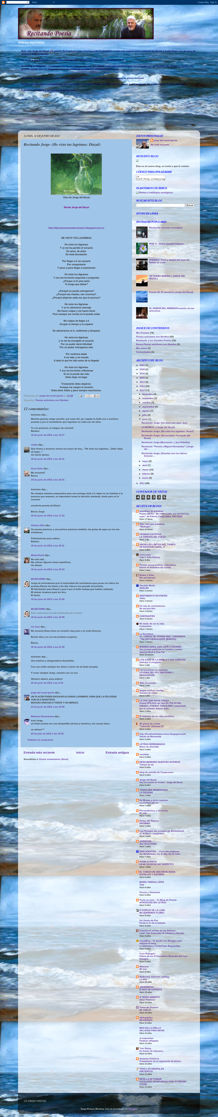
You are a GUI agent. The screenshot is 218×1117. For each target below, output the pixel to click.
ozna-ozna (145, 555)
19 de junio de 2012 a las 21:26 (47, 647)
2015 (142, 378)
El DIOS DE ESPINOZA (150, 989)
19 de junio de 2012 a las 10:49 (47, 599)
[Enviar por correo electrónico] (86, 396)
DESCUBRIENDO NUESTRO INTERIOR (159, 762)
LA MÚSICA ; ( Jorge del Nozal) (158, 427)
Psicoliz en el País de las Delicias (157, 930)
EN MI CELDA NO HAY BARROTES (156, 864)
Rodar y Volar (146, 575)
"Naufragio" (145, 526)
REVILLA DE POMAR (150, 1079)
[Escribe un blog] (89, 396)
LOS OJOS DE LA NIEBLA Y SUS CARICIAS (162, 660)
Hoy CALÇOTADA (148, 844)
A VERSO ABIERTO (149, 997)
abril (145, 465)
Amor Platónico (147, 1000)
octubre (146, 402)
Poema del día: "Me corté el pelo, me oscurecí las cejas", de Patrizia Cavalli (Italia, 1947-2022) (164, 515)
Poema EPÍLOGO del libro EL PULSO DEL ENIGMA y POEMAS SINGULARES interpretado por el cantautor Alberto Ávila (162, 706)
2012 (142, 390)
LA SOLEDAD (146, 792)
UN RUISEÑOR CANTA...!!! (152, 547)
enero (145, 478)
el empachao (146, 1038)
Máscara (144, 966)
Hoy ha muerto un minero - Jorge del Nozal (160, 782)
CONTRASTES (147, 616)
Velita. (142, 598)
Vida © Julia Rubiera (149, 557)
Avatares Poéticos (149, 1058)
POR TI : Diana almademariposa (166, 244)
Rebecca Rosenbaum (42, 716)
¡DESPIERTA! (146, 987)
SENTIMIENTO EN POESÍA (153, 596)
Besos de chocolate (149, 747)
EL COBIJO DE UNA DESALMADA (157, 872)
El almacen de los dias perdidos (156, 716)
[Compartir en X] (92, 396)
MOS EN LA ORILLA (150, 1028)
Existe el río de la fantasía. (152, 923)
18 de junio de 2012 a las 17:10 (47, 515)
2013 (142, 386)
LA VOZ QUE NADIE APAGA (154, 700)
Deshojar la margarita (150, 662)
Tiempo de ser (146, 764)
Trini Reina (145, 1048)
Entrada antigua (117, 752)
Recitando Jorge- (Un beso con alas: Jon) (164, 423)
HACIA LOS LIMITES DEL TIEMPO (157, 544)
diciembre (148, 394)
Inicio (80, 752)
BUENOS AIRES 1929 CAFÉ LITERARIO (160, 647)
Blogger (132, 1109)
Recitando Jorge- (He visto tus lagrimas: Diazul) (168, 431)
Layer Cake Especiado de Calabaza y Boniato (161, 933)
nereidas (144, 754)
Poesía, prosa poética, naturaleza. (157, 565)
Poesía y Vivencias (149, 892)
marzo (145, 469)
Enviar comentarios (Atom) (53, 759)
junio (145, 419)
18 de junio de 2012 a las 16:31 (47, 459)
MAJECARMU (38, 579)
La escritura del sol (148, 803)
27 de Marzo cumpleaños (151, 833)
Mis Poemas (142, 333)
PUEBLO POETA (148, 861)
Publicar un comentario (40, 740)
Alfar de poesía (147, 683)
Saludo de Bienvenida (150, 736)
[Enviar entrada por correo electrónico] (80, 396)
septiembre (148, 407)
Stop (141, 884)
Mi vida (143, 813)
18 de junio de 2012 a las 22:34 (47, 569)
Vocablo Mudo (147, 585)
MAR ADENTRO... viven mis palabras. (159, 851)
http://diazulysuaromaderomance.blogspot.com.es (76, 228)
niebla (34, 445)
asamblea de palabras (151, 511)
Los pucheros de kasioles (153, 670)
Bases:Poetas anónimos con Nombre (156, 344)
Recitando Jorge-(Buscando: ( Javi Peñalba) (166, 442)
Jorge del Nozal (147, 780)
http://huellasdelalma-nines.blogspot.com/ (162, 734)
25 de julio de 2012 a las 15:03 (47, 733)
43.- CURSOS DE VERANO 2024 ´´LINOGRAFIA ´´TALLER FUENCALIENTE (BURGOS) (162, 637)
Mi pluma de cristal (149, 724)
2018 (142, 369)
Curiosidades (143, 352)
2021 (142, 365)
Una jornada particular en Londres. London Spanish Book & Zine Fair (160, 650)
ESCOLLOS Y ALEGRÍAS (151, 874)
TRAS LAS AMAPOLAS (151, 1069)
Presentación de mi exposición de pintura (160, 1061)
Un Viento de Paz (148, 920)
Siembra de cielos (148, 693)
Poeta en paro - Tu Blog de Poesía (158, 900)
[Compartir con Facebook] (95, 396)
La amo (143, 979)
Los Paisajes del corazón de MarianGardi (161, 831)
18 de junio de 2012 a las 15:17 (47, 435)
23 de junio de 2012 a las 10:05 (47, 707)
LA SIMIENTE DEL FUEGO (152, 537)
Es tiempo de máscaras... (152, 1051)
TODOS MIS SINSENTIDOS (153, 790)
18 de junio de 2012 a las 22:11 (47, 545)
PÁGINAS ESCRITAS (150, 534)
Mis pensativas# (147, 578)
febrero (146, 474)
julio (145, 415)
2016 (142, 373)
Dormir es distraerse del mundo (155, 567)
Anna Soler (37, 468)
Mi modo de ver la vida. (152, 624)
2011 (142, 483)
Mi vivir (143, 969)
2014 (142, 382)
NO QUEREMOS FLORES (151, 913)
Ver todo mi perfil (159, 144)
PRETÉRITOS (146, 1071)
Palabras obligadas (148, 1041)
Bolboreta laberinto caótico (154, 977)
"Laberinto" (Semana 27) (151, 726)
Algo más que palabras (152, 524)
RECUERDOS (146, 1020)
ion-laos (35, 627)
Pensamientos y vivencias (153, 810)
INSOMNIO (144, 823)
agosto (146, 411)
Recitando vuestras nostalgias (166, 227)
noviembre (148, 398)
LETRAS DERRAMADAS (152, 744)
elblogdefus (146, 1017)
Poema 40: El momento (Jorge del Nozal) (171, 292)
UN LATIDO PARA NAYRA (151, 1030)
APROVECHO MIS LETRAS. (153, 902)
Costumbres (145, 626)
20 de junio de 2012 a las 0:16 (47, 683)
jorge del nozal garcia (42, 692)
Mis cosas (141, 348)
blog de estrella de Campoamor (156, 772)
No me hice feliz (147, 608)
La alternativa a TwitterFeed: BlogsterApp (159, 946)
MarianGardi (37, 555)
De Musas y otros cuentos (153, 800)
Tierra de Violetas (148, 1007)
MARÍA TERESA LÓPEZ (151, 882)
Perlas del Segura (148, 821)
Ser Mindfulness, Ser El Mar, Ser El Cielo (159, 854)
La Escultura (146, 634)
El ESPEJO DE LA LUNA (152, 910)
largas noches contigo (151, 690)
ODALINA (144, 588)
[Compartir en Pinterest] (98, 396)
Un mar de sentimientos (152, 606)
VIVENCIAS (145, 841)
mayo (145, 461)
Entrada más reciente (39, 752)
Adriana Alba (38, 525)
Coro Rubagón (147, 953)
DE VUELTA (145, 1010)
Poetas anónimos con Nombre (52, 400)
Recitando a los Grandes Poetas (153, 340)
